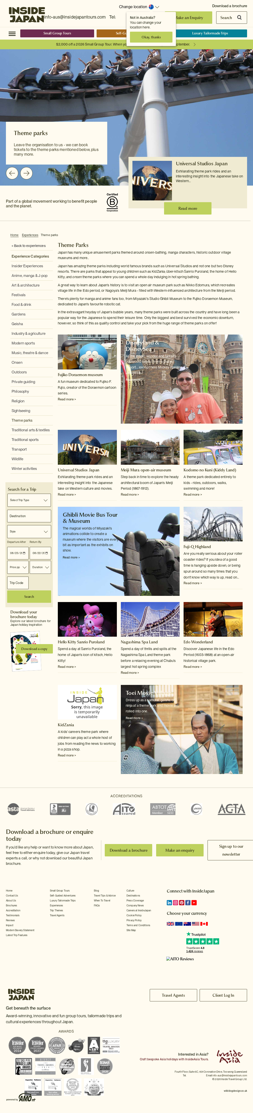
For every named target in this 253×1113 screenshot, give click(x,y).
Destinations (133, 895)
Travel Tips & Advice (105, 895)
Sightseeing (21, 411)
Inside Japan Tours (27, 13)
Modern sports (23, 343)
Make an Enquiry (188, 17)
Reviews (10, 920)
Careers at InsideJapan (138, 910)
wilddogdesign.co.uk (235, 1090)
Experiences (30, 235)
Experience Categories (30, 256)
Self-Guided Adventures (63, 895)
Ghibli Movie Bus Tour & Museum (90, 518)
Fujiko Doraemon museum (80, 374)
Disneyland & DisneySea (142, 346)
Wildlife (17, 459)
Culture (130, 890)
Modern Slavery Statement (20, 930)
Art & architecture (26, 285)
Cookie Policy (134, 915)
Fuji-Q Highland (197, 546)
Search (226, 17)
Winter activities (24, 468)
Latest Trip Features (16, 935)
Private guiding (23, 382)
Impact (9, 925)
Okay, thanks (151, 37)
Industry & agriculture (28, 333)
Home (14, 235)
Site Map (131, 930)
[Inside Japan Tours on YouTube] (194, 903)
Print (240, 235)
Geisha (17, 324)
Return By (35, 542)
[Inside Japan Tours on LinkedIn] (169, 903)
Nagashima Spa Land (139, 642)
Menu (12, 33)
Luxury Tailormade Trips (210, 33)
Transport (19, 449)
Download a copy (34, 648)
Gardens (18, 314)
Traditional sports (25, 439)
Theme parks (49, 235)
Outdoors (19, 372)
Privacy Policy (134, 920)
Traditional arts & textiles (31, 430)
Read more (187, 208)
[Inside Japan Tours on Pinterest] (181, 903)
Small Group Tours (57, 33)
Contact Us (12, 895)
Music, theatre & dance (30, 353)
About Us (11, 900)
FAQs (97, 905)
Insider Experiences (27, 266)
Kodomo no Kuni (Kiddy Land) (210, 470)
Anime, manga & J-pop (30, 275)
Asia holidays (169, 1059)
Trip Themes (56, 910)
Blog (96, 890)
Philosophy (20, 391)
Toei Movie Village (148, 693)
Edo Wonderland (198, 642)
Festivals (18, 295)
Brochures (11, 905)
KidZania (66, 724)
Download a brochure (229, 6)
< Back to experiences (29, 246)
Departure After (16, 542)
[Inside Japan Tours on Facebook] (187, 903)
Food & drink (21, 304)
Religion (18, 401)
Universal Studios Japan (201, 163)
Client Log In (223, 995)
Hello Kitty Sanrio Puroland (81, 642)
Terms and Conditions (138, 925)
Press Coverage (135, 900)
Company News (135, 905)
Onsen (17, 362)
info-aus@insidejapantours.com (75, 17)
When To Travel (102, 900)
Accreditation (13, 910)
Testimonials (13, 915)
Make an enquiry (180, 850)
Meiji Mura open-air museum (146, 470)
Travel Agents (57, 915)
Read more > (67, 399)
